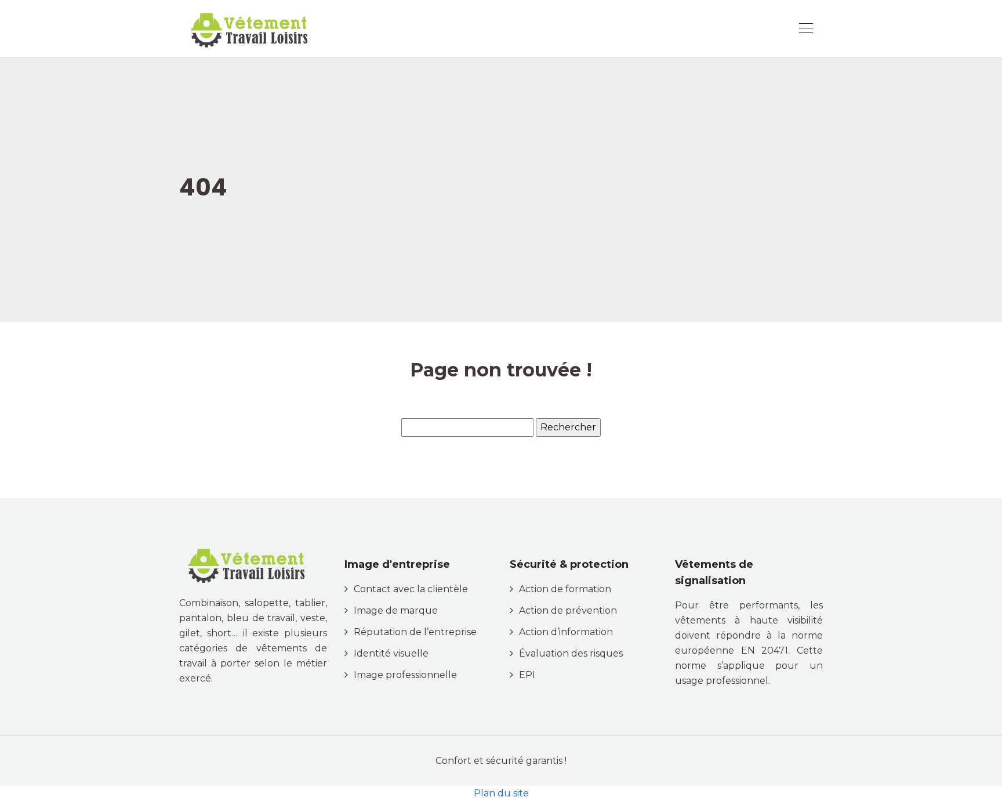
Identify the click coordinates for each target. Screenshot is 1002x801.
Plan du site (501, 793)
